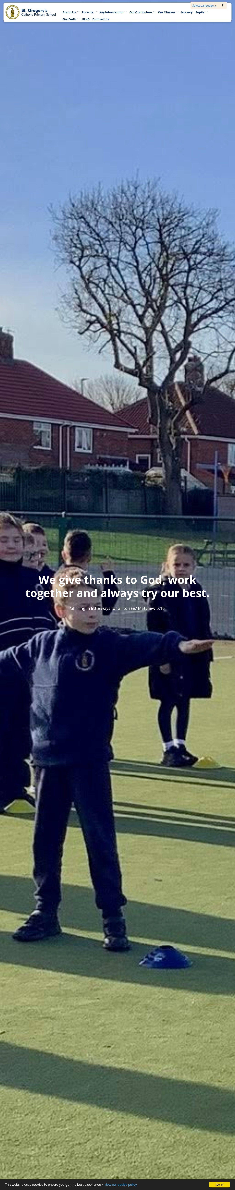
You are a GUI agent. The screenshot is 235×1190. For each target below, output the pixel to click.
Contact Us (100, 19)
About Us (69, 12)
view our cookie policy (120, 1185)
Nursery (187, 12)
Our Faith (69, 19)
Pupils (199, 12)
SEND (86, 19)
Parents (87, 12)
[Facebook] (223, 5)
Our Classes (166, 12)
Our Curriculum (140, 12)
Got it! (219, 1184)
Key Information (111, 12)
